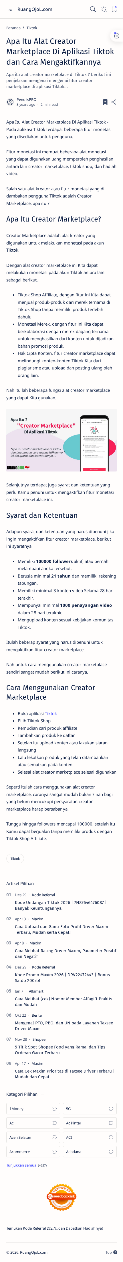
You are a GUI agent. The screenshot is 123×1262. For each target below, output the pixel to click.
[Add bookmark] (105, 102)
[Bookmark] (114, 9)
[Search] (93, 9)
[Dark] (103, 9)
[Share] (114, 102)
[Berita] (37, 1015)
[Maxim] (37, 919)
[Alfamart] (36, 991)
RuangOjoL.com (35, 9)
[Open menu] (9, 9)
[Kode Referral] (43, 895)
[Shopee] (39, 1039)
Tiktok (51, 713)
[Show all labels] (26, 1165)
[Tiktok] (15, 858)
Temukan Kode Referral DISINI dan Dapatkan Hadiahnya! (54, 1228)
